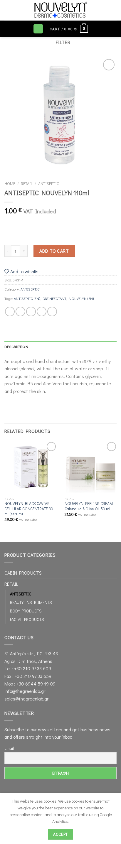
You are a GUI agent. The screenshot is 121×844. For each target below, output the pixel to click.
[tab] (60, 346)
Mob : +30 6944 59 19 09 (30, 684)
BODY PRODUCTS (26, 611)
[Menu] (38, 29)
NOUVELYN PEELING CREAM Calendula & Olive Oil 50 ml (89, 506)
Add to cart (54, 251)
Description (16, 346)
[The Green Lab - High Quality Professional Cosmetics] (60, 10)
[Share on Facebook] (20, 311)
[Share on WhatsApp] (10, 311)
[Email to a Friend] (41, 311)
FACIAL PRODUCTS (27, 619)
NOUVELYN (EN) (81, 298)
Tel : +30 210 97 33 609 (27, 668)
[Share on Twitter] (31, 311)
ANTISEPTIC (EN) (27, 298)
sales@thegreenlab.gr (26, 699)
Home (9, 183)
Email (9, 748)
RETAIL (27, 183)
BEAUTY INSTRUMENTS (31, 602)
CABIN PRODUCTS (23, 573)
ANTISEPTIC (48, 183)
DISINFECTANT (54, 298)
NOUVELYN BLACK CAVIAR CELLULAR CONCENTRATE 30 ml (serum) (28, 508)
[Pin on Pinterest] (52, 311)
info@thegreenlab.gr (24, 691)
